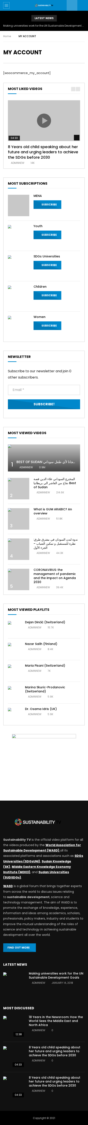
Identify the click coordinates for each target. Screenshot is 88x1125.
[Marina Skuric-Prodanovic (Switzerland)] (14, 692)
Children (40, 286)
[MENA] (18, 205)
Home (7, 36)
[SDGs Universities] (18, 266)
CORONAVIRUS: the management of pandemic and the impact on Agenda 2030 (55, 576)
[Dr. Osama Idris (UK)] (14, 714)
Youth (38, 226)
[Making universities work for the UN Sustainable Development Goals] (14, 983)
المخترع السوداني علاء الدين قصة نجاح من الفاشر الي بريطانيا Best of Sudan (55, 483)
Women (39, 317)
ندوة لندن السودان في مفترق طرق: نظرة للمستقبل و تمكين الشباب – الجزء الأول (56, 543)
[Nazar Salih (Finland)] (14, 649)
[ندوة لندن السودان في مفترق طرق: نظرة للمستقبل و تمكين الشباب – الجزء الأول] (18, 549)
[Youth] (18, 235)
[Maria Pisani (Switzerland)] (14, 670)
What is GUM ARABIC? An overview (53, 511)
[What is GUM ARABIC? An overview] (18, 519)
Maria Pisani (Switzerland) (45, 665)
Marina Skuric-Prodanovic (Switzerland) (45, 689)
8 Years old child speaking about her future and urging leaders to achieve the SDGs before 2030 (43, 152)
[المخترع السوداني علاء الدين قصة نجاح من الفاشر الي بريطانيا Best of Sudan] (18, 488)
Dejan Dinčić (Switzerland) (45, 622)
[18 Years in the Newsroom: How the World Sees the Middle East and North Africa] (14, 1026)
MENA (38, 196)
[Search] (82, 5)
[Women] (18, 326)
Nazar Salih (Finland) (41, 644)
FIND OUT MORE (18, 947)
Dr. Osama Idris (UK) (41, 709)
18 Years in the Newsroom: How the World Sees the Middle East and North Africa (56, 1021)
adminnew (17, 163)
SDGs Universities (47, 256)
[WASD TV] (44, 5)
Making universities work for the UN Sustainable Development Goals (44, 25)
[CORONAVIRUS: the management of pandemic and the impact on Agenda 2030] (18, 579)
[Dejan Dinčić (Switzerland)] (14, 627)
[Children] (18, 296)
